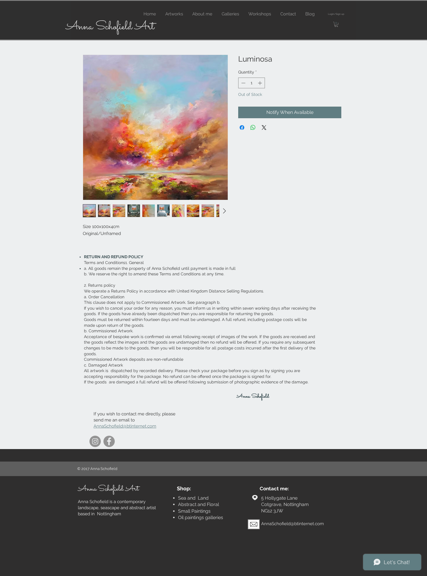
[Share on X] (264, 127)
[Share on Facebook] (241, 127)
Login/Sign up (336, 13)
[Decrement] (242, 83)
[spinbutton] (251, 83)
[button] (336, 24)
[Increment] (260, 83)
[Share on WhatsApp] (253, 127)
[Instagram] (95, 441)
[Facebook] (109, 441)
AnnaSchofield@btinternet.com (125, 426)
